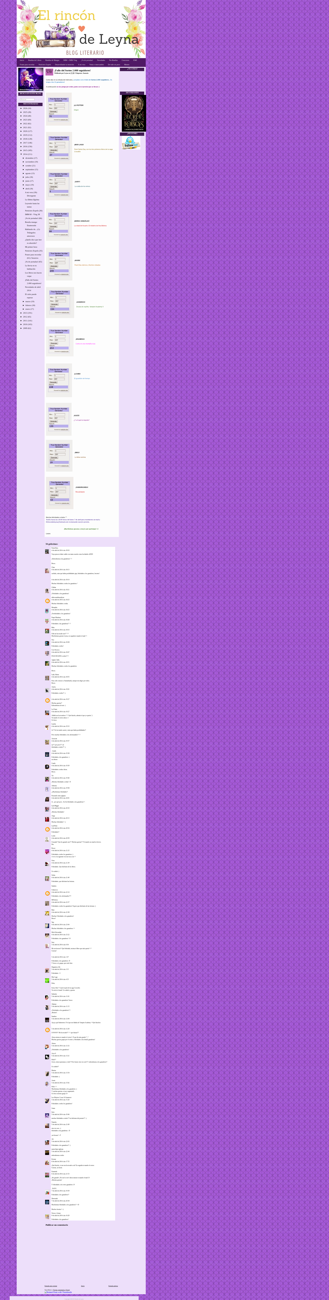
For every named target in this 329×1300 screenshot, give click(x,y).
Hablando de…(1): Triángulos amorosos (32, 232)
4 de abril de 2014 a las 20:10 (60, 808)
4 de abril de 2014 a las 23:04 (60, 924)
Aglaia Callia (55, 660)
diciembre (29, 158)
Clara (53, 567)
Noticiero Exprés (45, 65)
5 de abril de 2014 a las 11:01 (60, 996)
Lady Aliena (55, 674)
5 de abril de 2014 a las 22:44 (60, 1151)
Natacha (54, 1122)
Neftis (53, 875)
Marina (54, 1070)
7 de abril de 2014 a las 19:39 (60, 1191)
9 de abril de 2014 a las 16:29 (60, 1215)
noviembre (30, 162)
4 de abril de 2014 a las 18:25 (60, 600)
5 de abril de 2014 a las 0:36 (60, 945)
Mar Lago (55, 977)
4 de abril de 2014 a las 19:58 (60, 788)
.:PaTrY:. (54, 1188)
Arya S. (54, 1053)
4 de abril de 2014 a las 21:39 (60, 863)
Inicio (22, 60)
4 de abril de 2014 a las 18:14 (60, 580)
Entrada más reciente (51, 1286)
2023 (25, 120)
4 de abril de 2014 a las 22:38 (60, 912)
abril (27, 189)
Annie (53, 1080)
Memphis (54, 607)
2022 (25, 124)
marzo (28, 301)
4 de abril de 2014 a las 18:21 (60, 590)
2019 (25, 135)
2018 (25, 139)
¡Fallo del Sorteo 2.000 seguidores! (72, 70)
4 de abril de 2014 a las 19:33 (60, 726)
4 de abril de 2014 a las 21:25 (60, 850)
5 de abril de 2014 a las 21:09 (60, 1124)
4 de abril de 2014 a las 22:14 (60, 892)
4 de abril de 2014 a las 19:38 (60, 753)
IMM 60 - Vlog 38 (32, 214)
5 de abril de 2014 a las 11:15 (60, 1006)
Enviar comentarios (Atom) (61, 1290)
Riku (53, 627)
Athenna (54, 786)
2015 (25, 150)
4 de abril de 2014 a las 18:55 (60, 677)
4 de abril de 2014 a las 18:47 (60, 652)
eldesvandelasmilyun (58, 597)
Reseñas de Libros (34, 60)
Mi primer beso (31, 247)
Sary (53, 942)
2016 (25, 146)
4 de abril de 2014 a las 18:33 (60, 630)
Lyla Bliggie (55, 806)
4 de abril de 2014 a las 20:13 (60, 818)
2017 (25, 143)
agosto (28, 173)
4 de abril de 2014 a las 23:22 (60, 935)
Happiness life (56, 967)
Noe (53, 640)
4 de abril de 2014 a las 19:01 (60, 689)
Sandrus (54, 1016)
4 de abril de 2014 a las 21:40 (60, 877)
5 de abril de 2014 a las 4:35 (60, 979)
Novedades (101, 60)
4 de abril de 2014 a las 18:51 (60, 662)
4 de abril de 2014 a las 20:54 (60, 828)
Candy (54, 763)
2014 (25, 154)
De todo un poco (114, 65)
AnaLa (54, 687)
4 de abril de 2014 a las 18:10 (60, 550)
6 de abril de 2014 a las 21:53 (60, 1174)
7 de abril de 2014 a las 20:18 (60, 1201)
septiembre (30, 169)
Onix (53, 860)
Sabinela (54, 994)
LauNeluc (54, 826)
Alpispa (54, 1004)
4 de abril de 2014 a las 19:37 (60, 741)
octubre (28, 166)
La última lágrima (32, 200)
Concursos (125, 60)
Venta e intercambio (96, 65)
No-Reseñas (113, 60)
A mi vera (81, 65)
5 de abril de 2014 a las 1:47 (60, 957)
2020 (25, 131)
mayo (27, 185)
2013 (25, 313)
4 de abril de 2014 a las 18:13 (60, 570)
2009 (25, 328)
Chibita (54, 587)
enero (27, 309)
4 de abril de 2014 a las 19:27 (60, 699)
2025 (25, 112)
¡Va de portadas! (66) (33, 218)
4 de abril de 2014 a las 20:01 (60, 798)
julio (27, 177)
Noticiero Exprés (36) (33, 211)
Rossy (53, 848)
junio (27, 181)
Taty (53, 922)
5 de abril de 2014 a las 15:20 (60, 1100)
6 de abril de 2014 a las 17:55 (60, 1161)
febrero (28, 305)
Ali (52, 1139)
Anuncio (85, 73)
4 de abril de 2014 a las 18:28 (60, 620)
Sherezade (55, 1198)
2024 (25, 116)
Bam (53, 910)
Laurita (54, 724)
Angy (53, 816)
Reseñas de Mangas (52, 60)
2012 (25, 317)
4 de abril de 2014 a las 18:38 (60, 642)
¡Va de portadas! (87, 60)
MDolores (55, 900)
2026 (25, 108)
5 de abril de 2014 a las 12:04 (60, 1019)
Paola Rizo (55, 548)
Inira (53, 1112)
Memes (126, 65)
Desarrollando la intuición (64, 65)
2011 (25, 321)
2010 (25, 324)
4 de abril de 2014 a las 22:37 (60, 902)
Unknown (55, 890)
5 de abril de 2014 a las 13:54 (60, 1073)
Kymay (54, 1159)
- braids (54, 751)
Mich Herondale (56, 932)
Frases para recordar (27, 65)
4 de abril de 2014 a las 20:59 (60, 838)
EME (135, 60)
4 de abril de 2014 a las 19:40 (60, 778)
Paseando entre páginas (59, 796)
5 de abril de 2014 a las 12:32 (60, 1046)
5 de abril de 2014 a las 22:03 (60, 1141)
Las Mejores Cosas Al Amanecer (61, 1097)
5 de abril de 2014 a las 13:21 (60, 1056)
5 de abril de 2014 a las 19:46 (60, 1114)
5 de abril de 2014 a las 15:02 (60, 1083)
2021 (25, 127)
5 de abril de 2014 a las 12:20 (60, 1029)
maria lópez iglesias (57, 1149)
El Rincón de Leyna (78, 1299)
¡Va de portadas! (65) (33, 262)
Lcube (53, 836)
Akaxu (54, 1043)
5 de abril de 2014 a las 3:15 (60, 969)
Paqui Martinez (56, 617)
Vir (52, 776)
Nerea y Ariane (56, 1213)
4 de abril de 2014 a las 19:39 (60, 766)
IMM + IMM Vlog (70, 60)
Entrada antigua (113, 1286)
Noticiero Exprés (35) (33, 251)
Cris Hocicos (56, 650)
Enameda (54, 1171)
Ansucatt (54, 739)
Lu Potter (54, 709)
